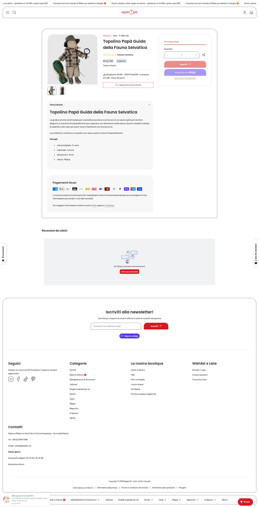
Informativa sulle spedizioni (163, 487)
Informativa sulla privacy (107, 487)
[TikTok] (25, 379)
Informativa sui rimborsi (83, 488)
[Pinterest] (33, 379)
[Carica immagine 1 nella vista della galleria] (51, 90)
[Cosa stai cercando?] (14, 12)
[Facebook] (18, 379)
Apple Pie (128, 481)
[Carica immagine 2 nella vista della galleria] (62, 90)
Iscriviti (154, 326)
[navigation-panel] (8, 12)
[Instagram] (11, 379)
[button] (251, 12)
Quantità (168, 49)
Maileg (106, 35)
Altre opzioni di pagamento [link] (185, 78)
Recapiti (182, 487)
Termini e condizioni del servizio (134, 487)
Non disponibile (171, 41)
